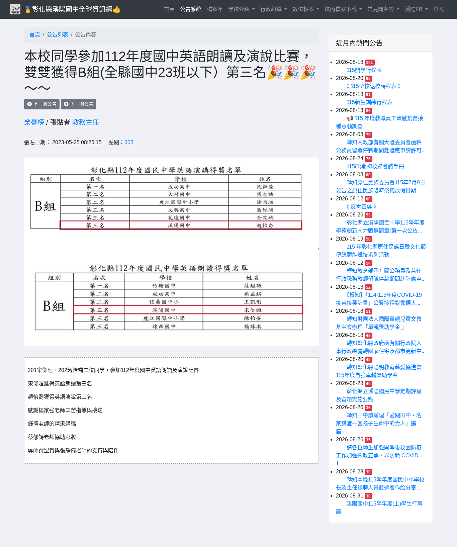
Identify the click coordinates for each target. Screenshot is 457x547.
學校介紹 (239, 9)
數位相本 (303, 9)
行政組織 (271, 9)
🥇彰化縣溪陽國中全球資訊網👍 (72, 9)
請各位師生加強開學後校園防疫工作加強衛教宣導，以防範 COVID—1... (380, 455)
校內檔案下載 (341, 9)
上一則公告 (44, 104)
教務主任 (85, 122)
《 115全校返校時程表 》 (375, 86)
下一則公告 (81, 104)
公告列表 (57, 34)
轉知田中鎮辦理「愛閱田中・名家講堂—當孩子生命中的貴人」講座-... (379, 423)
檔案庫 (215, 9)
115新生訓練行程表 (369, 102)
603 (128, 142)
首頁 (170, 9)
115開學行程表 (364, 70)
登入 (438, 9)
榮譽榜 (34, 122)
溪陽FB (414, 9)
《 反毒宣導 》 (363, 206)
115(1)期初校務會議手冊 (375, 166)
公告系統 (190, 9)
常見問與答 (381, 9)
